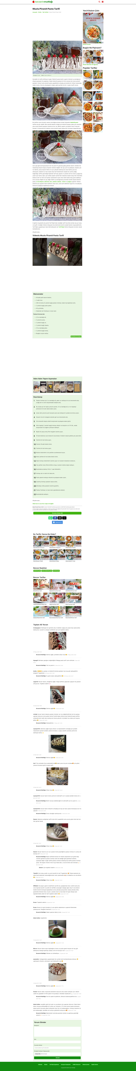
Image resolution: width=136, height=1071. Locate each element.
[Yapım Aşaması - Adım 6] (70, 387)
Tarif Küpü (61, 227)
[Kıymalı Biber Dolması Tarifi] (98, 106)
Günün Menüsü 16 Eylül (38, 561)
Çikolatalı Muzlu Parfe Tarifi (39, 617)
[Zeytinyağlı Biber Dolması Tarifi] (98, 75)
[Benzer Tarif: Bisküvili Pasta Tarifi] (41, 584)
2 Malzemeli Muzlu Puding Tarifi (39, 604)
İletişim (45, 1064)
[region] (57, 26)
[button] (50, 517)
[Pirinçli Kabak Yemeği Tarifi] (87, 106)
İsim (35, 1039)
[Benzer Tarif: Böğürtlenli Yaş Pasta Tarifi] (57, 584)
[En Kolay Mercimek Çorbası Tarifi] (87, 75)
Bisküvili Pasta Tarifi (37, 590)
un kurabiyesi (40, 181)
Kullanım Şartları (86, 1064)
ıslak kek (46, 181)
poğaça (70, 181)
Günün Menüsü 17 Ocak (70, 561)
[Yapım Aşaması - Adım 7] (77, 387)
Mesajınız (36, 1025)
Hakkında (40, 1064)
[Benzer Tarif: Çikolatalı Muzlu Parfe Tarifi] (41, 611)
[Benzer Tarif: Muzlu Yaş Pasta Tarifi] (73, 598)
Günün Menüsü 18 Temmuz (38, 547)
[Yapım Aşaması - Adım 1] (36, 387)
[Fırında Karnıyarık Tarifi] (98, 96)
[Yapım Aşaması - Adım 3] (50, 387)
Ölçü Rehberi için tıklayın (76, 336)
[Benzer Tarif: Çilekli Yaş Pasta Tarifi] (57, 598)
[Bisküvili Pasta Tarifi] (98, 117)
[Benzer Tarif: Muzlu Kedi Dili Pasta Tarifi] (73, 611)
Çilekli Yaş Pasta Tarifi (54, 604)
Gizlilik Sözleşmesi (76, 1064)
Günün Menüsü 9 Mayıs (54, 561)
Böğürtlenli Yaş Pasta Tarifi (55, 590)
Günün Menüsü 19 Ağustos (54, 547)
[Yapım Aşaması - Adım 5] (63, 387)
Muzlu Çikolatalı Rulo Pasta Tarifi (56, 617)
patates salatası (57, 181)
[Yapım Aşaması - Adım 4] (57, 387)
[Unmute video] (57, 252)
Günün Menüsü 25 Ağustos (90, 64)
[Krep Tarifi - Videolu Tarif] (98, 85)
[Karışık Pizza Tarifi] (87, 117)
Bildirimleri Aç (58, 522)
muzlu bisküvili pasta (47, 570)
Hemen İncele (87, 44)
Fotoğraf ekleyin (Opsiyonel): (42, 1051)
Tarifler (40, 12)
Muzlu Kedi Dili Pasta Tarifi (71, 617)
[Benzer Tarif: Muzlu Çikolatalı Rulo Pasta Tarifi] (57, 611)
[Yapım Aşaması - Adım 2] (43, 387)
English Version (95, 1064)
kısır (51, 181)
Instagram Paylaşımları (66, 1064)
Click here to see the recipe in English (43, 503)
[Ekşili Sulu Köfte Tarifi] (87, 96)
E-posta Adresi (38, 1045)
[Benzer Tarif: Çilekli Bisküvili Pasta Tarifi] (73, 584)
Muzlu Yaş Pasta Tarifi (70, 604)
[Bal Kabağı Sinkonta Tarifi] (87, 127)
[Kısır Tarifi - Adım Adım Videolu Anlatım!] (87, 85)
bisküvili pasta (74, 122)
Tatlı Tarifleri (45, 12)
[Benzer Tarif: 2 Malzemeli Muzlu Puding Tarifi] (41, 598)
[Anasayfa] (43, 2)
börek (64, 181)
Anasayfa (35, 12)
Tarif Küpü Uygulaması (54, 1064)
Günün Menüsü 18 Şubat (71, 547)
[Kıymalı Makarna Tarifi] (98, 127)
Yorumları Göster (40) (57, 513)
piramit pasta (56, 570)
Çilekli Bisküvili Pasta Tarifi (71, 590)
